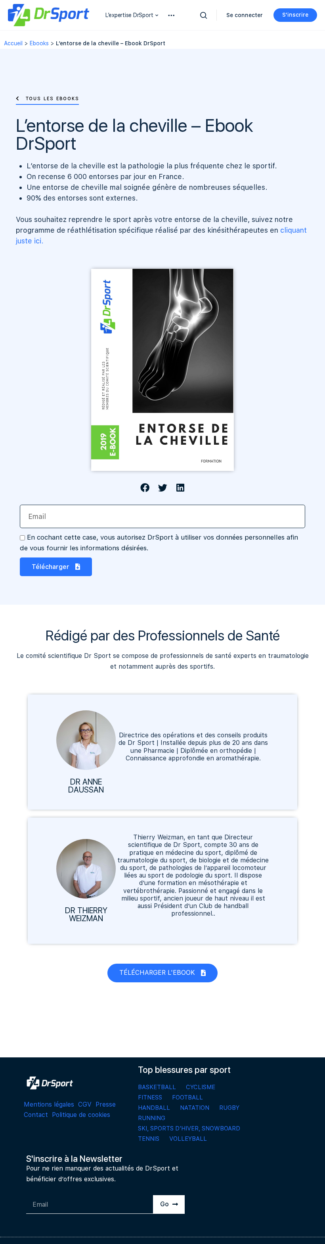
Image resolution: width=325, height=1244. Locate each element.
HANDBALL (154, 1107)
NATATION (194, 1107)
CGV (85, 1104)
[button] (47, 99)
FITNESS (150, 1097)
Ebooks (39, 43)
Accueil (13, 43)
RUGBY (229, 1107)
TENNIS (148, 1138)
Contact (36, 1115)
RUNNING (151, 1118)
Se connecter (244, 15)
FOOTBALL (187, 1097)
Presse (106, 1104)
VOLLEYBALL (188, 1138)
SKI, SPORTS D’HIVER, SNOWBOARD (189, 1128)
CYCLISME (200, 1087)
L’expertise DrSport (129, 15)
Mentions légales (49, 1104)
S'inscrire (295, 15)
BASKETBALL (157, 1087)
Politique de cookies (81, 1115)
